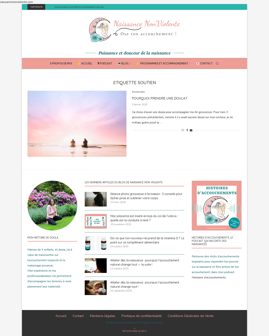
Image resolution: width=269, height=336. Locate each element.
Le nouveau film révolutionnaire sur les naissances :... (87, 7)
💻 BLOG (123, 63)
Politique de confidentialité (142, 316)
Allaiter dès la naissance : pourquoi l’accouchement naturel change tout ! (144, 284)
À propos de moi (61, 63)
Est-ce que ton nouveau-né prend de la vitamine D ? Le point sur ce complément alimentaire (147, 240)
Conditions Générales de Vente (191, 316)
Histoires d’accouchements (209, 277)
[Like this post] (182, 130)
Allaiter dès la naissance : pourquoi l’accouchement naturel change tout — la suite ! (144, 262)
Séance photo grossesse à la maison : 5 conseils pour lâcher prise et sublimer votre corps (146, 196)
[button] (48, 7)
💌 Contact (204, 63)
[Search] (217, 63)
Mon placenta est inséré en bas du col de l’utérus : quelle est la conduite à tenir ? (144, 218)
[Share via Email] (191, 130)
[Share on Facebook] (187, 130)
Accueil (60, 316)
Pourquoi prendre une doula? (159, 98)
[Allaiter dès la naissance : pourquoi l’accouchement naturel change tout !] (96, 287)
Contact (78, 316)
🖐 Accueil (85, 63)
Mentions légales (102, 316)
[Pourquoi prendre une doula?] (76, 124)
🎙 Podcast (105, 63)
